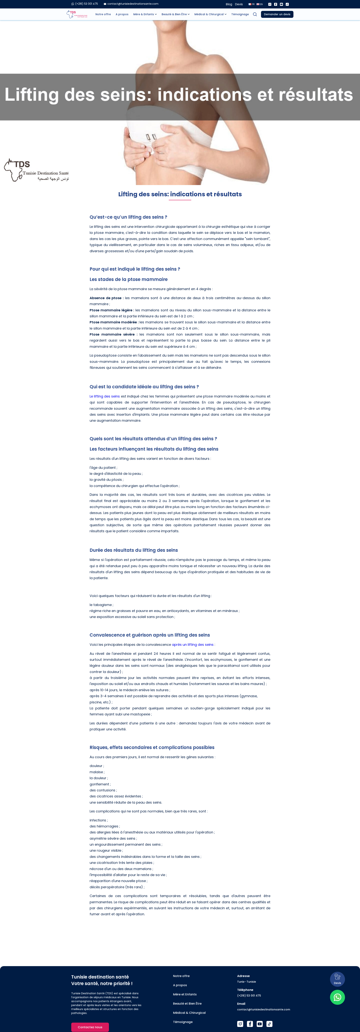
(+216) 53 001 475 (249, 995)
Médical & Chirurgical (209, 14)
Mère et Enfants (185, 994)
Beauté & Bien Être (174, 14)
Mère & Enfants (143, 14)
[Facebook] (275, 4)
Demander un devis (277, 14)
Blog (229, 4)
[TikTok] (269, 1024)
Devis (239, 4)
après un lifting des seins (193, 644)
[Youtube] (281, 4)
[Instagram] (269, 4)
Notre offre (103, 14)
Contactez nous (90, 1027)
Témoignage (240, 14)
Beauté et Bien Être (187, 1003)
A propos (122, 14)
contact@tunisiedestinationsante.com (263, 1009)
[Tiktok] (287, 4)
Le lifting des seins (105, 396)
